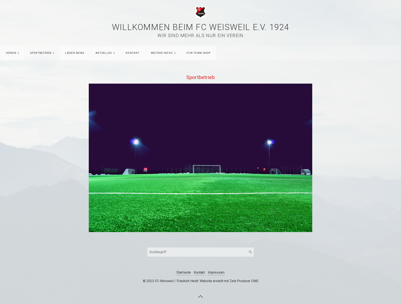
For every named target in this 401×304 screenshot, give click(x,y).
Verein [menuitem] (11, 52)
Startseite (183, 272)
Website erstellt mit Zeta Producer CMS (229, 281)
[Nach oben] (200, 296)
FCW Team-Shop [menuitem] (199, 52)
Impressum (216, 272)
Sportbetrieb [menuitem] (40, 52)
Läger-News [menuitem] (74, 52)
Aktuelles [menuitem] (103, 52)
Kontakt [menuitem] (133, 52)
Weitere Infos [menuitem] (162, 52)
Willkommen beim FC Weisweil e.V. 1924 (200, 27)
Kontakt (199, 272)
